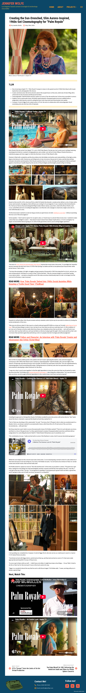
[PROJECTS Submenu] (77, 7)
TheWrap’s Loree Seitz (59, 213)
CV (81, 7)
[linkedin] (72, 686)
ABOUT (60, 7)
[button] (31, 303)
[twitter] (78, 686)
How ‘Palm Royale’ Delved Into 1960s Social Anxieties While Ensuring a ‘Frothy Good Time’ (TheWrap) (40, 282)
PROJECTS (71, 7)
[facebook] (67, 686)
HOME (51, 7)
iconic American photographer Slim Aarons (28, 264)
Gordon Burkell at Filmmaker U (38, 372)
